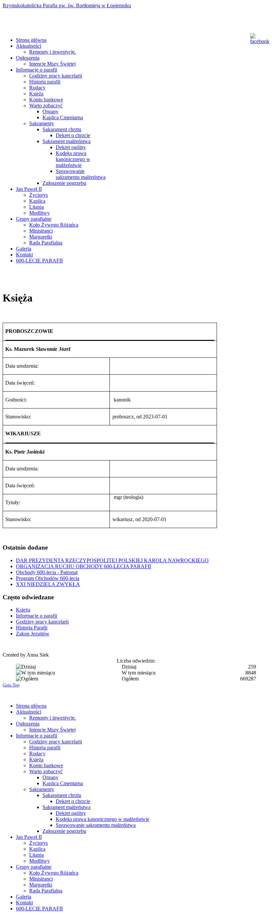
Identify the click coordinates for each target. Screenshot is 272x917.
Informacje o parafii (36, 616)
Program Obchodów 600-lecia (47, 578)
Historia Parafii (31, 627)
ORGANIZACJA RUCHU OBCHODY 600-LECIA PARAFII (83, 566)
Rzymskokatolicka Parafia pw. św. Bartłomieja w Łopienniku (67, 5)
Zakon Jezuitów (32, 633)
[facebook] (258, 38)
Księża (23, 610)
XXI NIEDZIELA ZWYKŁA (48, 584)
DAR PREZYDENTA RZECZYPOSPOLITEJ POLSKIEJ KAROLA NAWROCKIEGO (112, 560)
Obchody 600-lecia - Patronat (47, 572)
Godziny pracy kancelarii (42, 621)
